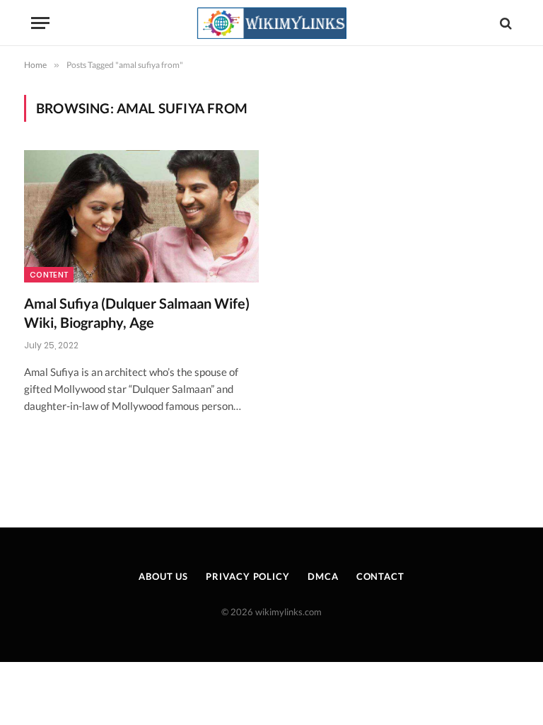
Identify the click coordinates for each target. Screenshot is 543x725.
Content (49, 274)
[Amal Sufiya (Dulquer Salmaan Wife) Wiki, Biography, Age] (141, 216)
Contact (380, 576)
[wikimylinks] (271, 23)
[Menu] (40, 23)
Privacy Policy (248, 576)
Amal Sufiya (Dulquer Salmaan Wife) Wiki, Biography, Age (137, 313)
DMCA (323, 576)
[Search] (504, 23)
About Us (163, 576)
